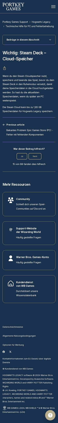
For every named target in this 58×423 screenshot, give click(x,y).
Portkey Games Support (15, 21)
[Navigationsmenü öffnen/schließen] (53, 6)
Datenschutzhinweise (13, 327)
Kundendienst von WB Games (25, 284)
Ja (22, 156)
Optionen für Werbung (13, 345)
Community (23, 199)
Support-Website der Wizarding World (28, 230)
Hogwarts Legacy (41, 21)
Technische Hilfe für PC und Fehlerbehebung (30, 26)
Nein (35, 156)
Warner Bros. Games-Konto (32, 257)
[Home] (13, 6)
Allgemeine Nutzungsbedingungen (19, 336)
